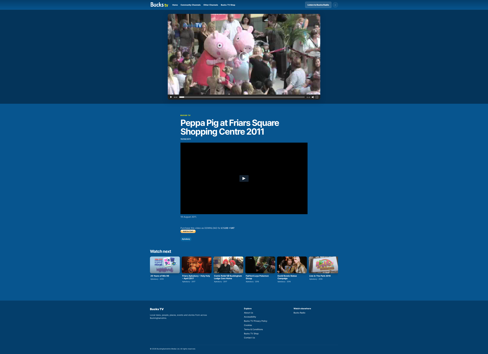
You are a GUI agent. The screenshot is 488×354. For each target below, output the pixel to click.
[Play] (171, 97)
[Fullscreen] (317, 97)
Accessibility (250, 316)
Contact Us (249, 337)
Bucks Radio (299, 312)
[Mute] (313, 97)
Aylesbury (186, 239)
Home (175, 5)
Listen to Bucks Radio (318, 5)
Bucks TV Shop (228, 5)
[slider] (242, 97)
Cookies (248, 325)
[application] (244, 57)
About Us (248, 312)
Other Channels (210, 5)
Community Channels (191, 5)
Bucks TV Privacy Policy (255, 321)
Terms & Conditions (253, 329)
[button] (244, 57)
